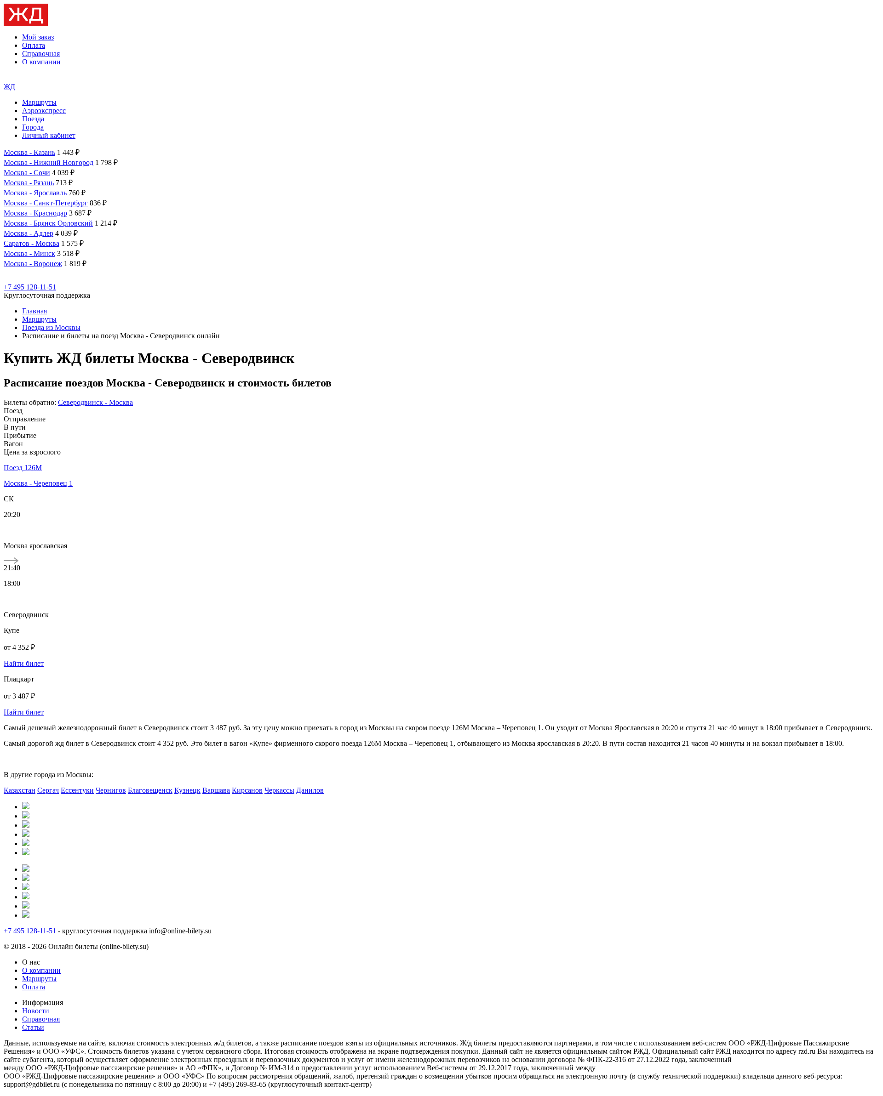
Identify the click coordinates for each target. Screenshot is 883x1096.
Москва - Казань (29, 152)
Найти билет (24, 663)
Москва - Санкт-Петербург (46, 203)
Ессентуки (77, 790)
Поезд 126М (23, 467)
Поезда (33, 119)
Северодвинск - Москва (95, 402)
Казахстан (19, 790)
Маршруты (39, 102)
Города (33, 127)
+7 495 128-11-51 (30, 287)
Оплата (33, 45)
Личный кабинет (48, 135)
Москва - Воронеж (33, 263)
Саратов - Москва (31, 243)
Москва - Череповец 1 (38, 483)
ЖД (9, 87)
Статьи (33, 1027)
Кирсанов (247, 790)
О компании (41, 62)
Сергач (48, 790)
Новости (35, 1011)
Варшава (216, 790)
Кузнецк (187, 790)
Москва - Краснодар (35, 213)
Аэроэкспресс (44, 110)
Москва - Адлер (28, 233)
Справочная (41, 53)
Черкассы (279, 790)
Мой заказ (38, 37)
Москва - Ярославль (35, 193)
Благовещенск (150, 790)
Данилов (310, 790)
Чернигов (111, 790)
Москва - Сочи (27, 172)
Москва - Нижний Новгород (48, 162)
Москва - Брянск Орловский (48, 223)
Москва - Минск (29, 253)
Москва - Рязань (29, 183)
